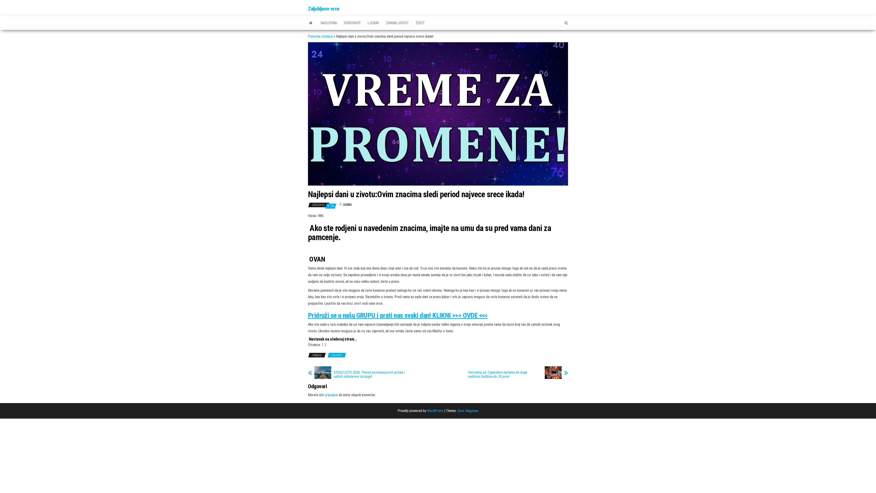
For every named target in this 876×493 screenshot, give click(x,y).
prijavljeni (331, 395)
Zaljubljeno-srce (323, 9)
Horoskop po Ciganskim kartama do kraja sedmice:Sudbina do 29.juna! (497, 374)
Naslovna (329, 23)
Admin (347, 205)
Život (420, 23)
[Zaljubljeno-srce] (311, 23)
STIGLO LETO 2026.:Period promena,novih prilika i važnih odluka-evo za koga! (369, 374)
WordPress (435, 411)
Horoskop (352, 23)
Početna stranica (320, 36)
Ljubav (373, 23)
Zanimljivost (397, 23)
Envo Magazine (468, 411)
